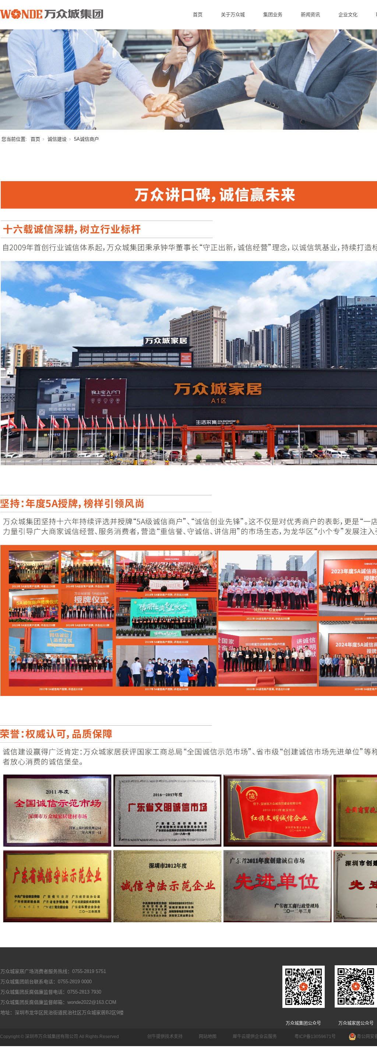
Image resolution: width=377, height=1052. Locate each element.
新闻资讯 (310, 14)
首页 (197, 14)
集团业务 (272, 14)
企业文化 (347, 14)
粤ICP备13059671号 (315, 1036)
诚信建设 (57, 139)
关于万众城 (233, 14)
